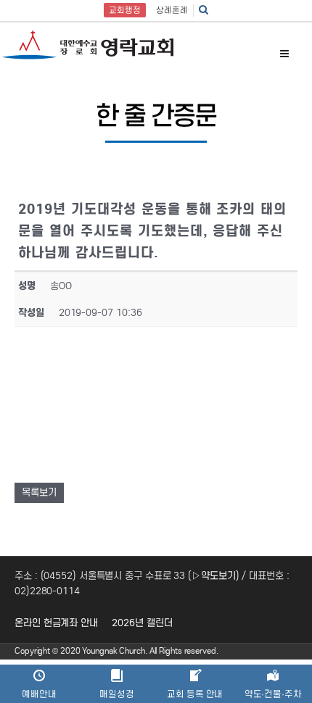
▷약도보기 (214, 576)
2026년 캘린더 (142, 623)
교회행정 (125, 10)
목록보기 (39, 492)
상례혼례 (172, 10)
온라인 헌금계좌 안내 (56, 623)
